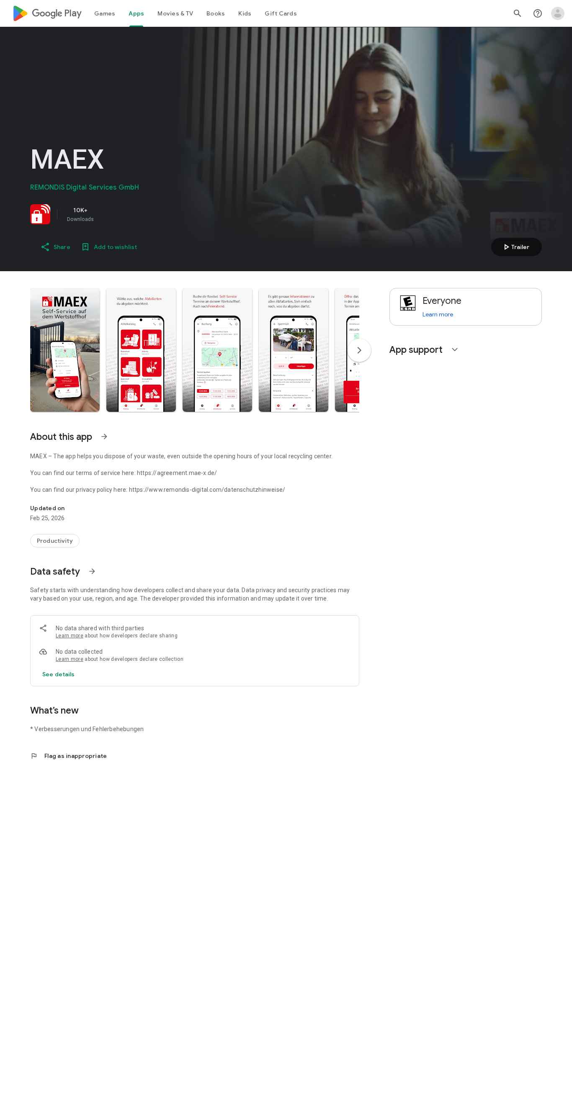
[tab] (105, 13)
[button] (65, 350)
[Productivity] (55, 540)
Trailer (515, 247)
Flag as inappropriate (68, 756)
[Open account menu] (558, 13)
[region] (147, 214)
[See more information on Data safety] (92, 571)
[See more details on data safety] (58, 674)
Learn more (69, 636)
